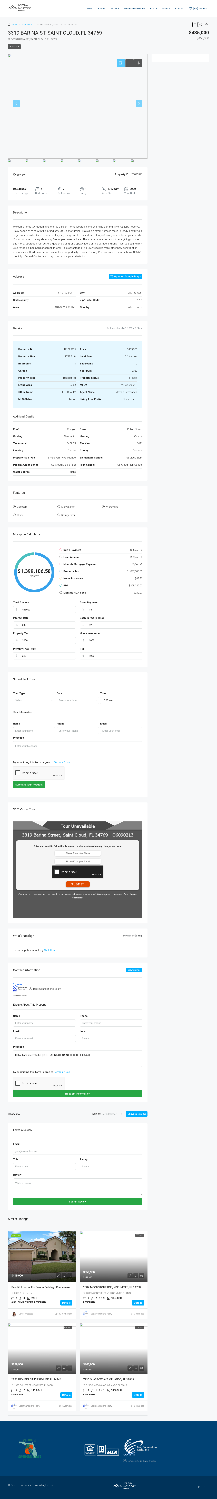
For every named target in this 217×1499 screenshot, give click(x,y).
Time (103, 693)
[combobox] (34, 700)
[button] (195, 24)
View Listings (134, 970)
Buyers (101, 8)
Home (90, 8)
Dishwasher (68, 506)
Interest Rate (20, 617)
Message (18, 737)
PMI (82, 648)
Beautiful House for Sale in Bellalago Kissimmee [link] (40, 1287)
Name (16, 723)
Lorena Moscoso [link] (26, 1314)
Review (17, 1174)
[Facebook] (199, 1487)
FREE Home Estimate (134, 8)
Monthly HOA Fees (24, 648)
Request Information (77, 1093)
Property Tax (20, 633)
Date (59, 693)
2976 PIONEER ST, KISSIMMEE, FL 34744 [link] (36, 1379)
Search (166, 8)
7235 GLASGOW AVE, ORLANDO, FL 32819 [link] (108, 1379)
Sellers (114, 8)
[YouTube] (206, 1487)
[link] (42, 1256)
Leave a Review (136, 1113)
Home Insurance (90, 633)
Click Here (50, 950)
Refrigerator (68, 515)
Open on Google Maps (127, 276)
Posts (153, 8)
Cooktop (22, 506)
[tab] (121, 63)
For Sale (14, 46)
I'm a (82, 1031)
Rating (83, 1159)
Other (20, 515)
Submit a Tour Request (29, 784)
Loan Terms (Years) (92, 617)
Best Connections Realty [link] (101, 1314)
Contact (180, 8)
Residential (27, 24)
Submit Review (77, 1201)
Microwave (112, 506)
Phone (60, 723)
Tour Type (19, 693)
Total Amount (21, 602)
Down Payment (89, 602)
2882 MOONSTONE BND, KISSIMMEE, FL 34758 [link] (112, 1287)
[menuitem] (198, 8)
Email (103, 723)
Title (15, 1159)
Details (66, 1302)
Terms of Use (62, 762)
